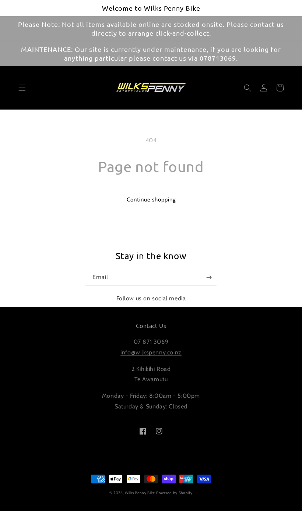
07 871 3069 (151, 341)
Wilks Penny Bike (140, 492)
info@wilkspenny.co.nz (151, 352)
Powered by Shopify (174, 492)
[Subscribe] (209, 277)
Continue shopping (151, 199)
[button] (22, 88)
